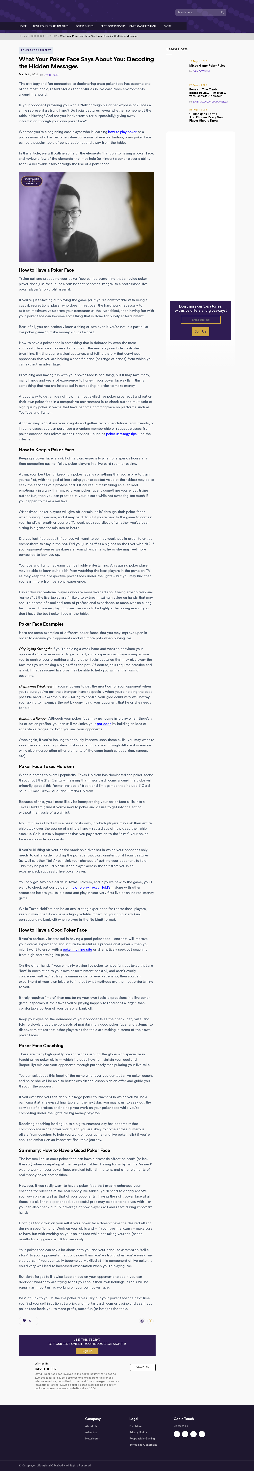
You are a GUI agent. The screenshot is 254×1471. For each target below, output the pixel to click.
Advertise (91, 1432)
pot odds (104, 724)
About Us (91, 1426)
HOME (23, 26)
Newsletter (92, 1438)
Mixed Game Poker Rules (207, 65)
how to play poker (122, 132)
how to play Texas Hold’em (92, 887)
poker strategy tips (121, 434)
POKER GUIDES (84, 26)
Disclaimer (135, 1426)
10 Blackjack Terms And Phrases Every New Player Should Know (206, 117)
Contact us (181, 1426)
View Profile (143, 1367)
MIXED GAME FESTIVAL (143, 26)
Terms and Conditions (143, 1444)
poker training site (77, 949)
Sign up (87, 1351)
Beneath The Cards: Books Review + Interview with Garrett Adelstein (207, 93)
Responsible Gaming (142, 1438)
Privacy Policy (138, 1432)
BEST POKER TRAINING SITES (50, 26)
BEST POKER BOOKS (113, 26)
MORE (167, 26)
